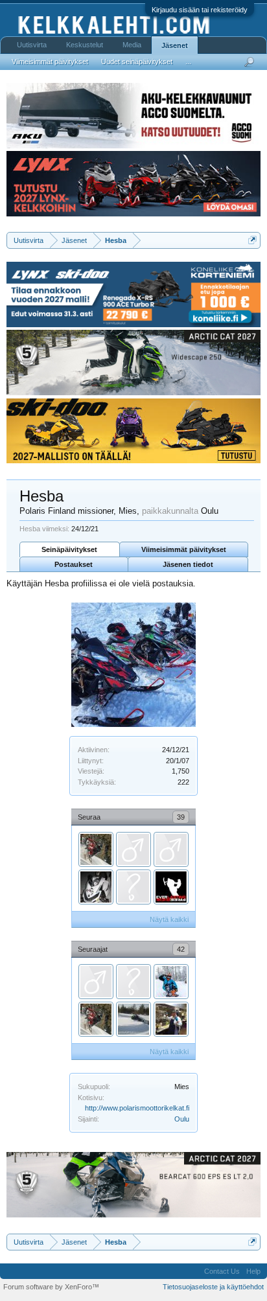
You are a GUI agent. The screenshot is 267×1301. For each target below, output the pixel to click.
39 (181, 817)
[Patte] (171, 886)
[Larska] (133, 1019)
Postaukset (73, 564)
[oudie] (171, 981)
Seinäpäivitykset (69, 549)
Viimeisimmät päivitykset (183, 549)
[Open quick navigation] (252, 240)
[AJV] (171, 849)
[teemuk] (133, 849)
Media (131, 45)
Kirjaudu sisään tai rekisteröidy (200, 10)
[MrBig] (171, 1019)
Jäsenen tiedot (188, 564)
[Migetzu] (95, 981)
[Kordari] (95, 849)
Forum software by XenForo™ (51, 1287)
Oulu (181, 1119)
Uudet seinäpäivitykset (136, 61)
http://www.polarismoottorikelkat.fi (137, 1108)
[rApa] (133, 981)
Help (253, 1271)
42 (181, 949)
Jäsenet (174, 45)
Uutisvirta (32, 45)
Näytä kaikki (169, 919)
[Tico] (95, 886)
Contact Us (222, 1271)
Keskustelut (84, 45)
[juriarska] (133, 886)
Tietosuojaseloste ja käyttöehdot (213, 1287)
